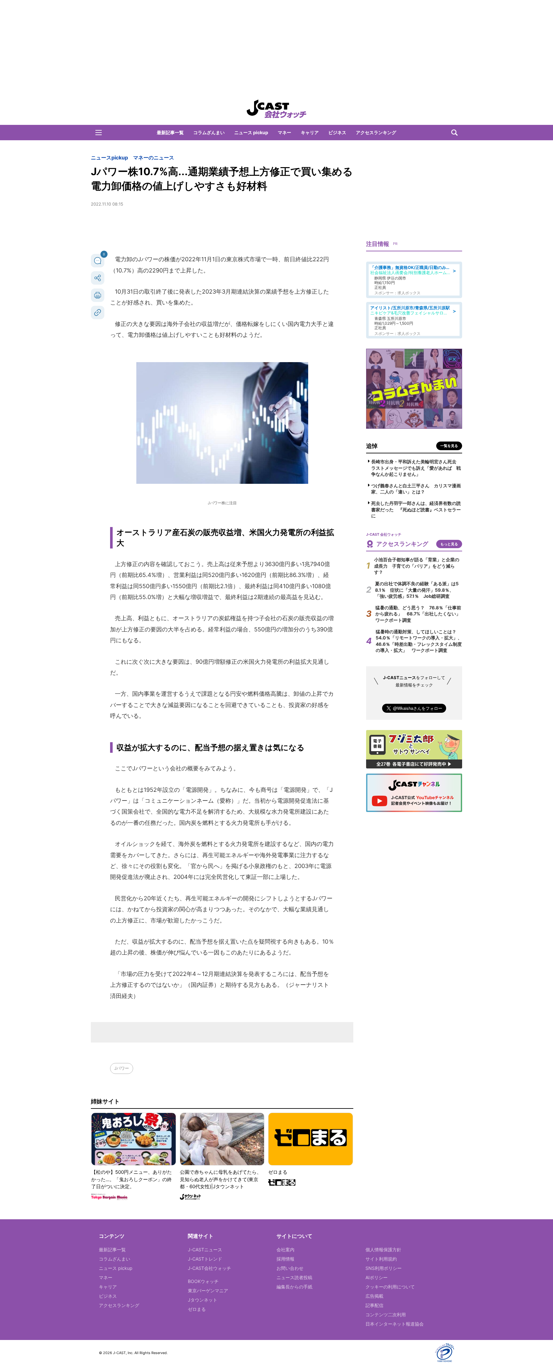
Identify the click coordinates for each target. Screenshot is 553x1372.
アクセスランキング (376, 132)
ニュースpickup (109, 157)
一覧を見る (449, 445)
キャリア (310, 132)
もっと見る (449, 544)
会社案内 (285, 1249)
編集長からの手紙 (294, 1286)
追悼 (372, 445)
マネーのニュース (153, 157)
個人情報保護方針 (383, 1249)
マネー (284, 132)
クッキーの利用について (390, 1286)
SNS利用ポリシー (383, 1268)
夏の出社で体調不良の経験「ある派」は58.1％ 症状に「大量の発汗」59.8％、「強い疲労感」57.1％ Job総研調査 (417, 590)
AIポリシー (376, 1277)
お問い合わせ (289, 1268)
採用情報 (285, 1259)
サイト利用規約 (381, 1259)
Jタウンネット (202, 1300)
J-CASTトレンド (205, 1259)
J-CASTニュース (205, 1249)
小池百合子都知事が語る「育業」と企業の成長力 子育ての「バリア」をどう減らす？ (416, 566)
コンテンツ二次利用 (385, 1314)
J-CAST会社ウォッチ (209, 1268)
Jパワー (121, 1068)
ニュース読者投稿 (294, 1277)
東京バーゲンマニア (208, 1290)
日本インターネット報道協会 (394, 1324)
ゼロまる (197, 1309)
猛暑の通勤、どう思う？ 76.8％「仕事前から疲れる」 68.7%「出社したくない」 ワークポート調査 (420, 614)
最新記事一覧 (170, 132)
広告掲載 (374, 1296)
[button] (98, 132)
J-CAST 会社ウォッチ (276, 108)
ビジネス (337, 132)
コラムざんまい (209, 132)
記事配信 (374, 1305)
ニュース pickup (251, 132)
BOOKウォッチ (203, 1281)
